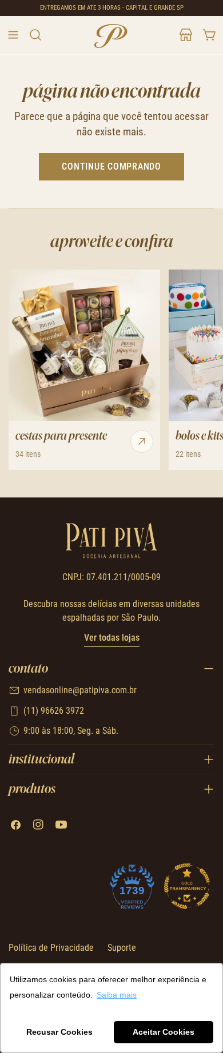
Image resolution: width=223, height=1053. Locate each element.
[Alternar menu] (13, 34)
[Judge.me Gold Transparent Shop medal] (187, 886)
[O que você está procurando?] (34, 34)
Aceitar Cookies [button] (163, 1031)
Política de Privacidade (51, 947)
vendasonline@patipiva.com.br (80, 690)
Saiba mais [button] (117, 994)
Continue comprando (111, 166)
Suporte (121, 947)
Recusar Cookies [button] (59, 1031)
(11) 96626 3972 (53, 710)
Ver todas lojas (112, 637)
